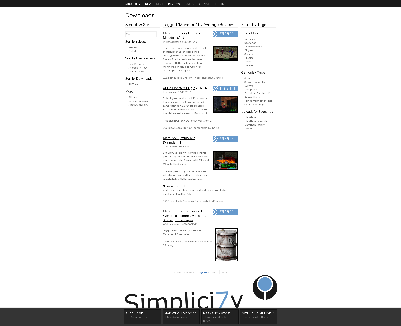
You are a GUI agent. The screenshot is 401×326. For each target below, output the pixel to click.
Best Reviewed (136, 63)
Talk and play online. (180, 315)
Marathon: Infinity (254, 124)
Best (159, 3)
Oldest (132, 51)
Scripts (248, 54)
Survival (248, 85)
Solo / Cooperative (255, 81)
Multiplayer (250, 89)
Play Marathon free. (137, 315)
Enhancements (253, 46)
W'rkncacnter (171, 41)
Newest (132, 47)
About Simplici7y (138, 104)
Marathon (250, 117)
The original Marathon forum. (217, 317)
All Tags (132, 97)
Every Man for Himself (256, 93)
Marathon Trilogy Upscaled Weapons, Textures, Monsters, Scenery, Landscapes (184, 216)
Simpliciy (132, 3)
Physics (248, 57)
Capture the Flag (254, 104)
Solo (247, 78)
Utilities (248, 65)
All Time (133, 84)
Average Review (137, 67)
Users (189, 3)
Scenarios (250, 42)
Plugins (248, 50)
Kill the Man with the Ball (258, 100)
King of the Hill (252, 96)
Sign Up (204, 3)
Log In (219, 3)
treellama (168, 92)
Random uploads (138, 100)
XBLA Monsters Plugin (179, 88)
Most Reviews (136, 71)
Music (247, 61)
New (148, 3)
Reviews (174, 3)
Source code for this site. (258, 315)
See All (248, 128)
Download (227, 88)
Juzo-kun (168, 146)
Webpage (226, 34)
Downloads (139, 15)
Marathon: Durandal (255, 121)
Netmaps (249, 39)
